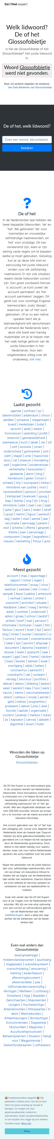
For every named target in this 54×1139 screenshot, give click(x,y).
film (47, 625)
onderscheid (12, 451)
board (12, 424)
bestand (40, 634)
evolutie (25, 447)
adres (9, 616)
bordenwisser (38, 465)
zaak (47, 505)
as (6, 719)
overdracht (15, 674)
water (16, 519)
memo (20, 514)
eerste (44, 697)
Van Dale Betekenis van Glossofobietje (30, 87)
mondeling (41, 460)
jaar (45, 519)
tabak (34, 442)
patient (42, 523)
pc (40, 411)
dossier (9, 652)
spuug (42, 496)
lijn (36, 501)
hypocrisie (41, 456)
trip (18, 483)
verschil (15, 429)
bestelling (23, 541)
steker (37, 429)
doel (44, 706)
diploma (27, 647)
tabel (9, 643)
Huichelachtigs (33, 1004)
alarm (30, 474)
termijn (44, 607)
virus (44, 585)
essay (34, 585)
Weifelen (25, 991)
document (12, 647)
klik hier (35, 359)
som (46, 451)
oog (28, 501)
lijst (18, 643)
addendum (30, 415)
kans (27, 510)
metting (15, 973)
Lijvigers (14, 1004)
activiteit (27, 603)
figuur (31, 514)
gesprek (43, 528)
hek (35, 589)
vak (27, 674)
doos (7, 460)
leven (30, 724)
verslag (11, 679)
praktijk (21, 715)
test (25, 656)
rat (15, 460)
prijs (35, 706)
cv (50, 634)
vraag (32, 607)
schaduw (22, 420)
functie (11, 710)
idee (28, 688)
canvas (31, 719)
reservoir (13, 438)
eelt (6, 465)
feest (19, 594)
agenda (16, 411)
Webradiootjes (31, 1013)
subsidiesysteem (36, 964)
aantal (36, 519)
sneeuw (25, 460)
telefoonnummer (16, 585)
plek (23, 505)
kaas (9, 661)
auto (47, 541)
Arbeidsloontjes (15, 1009)
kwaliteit (41, 647)
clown (38, 447)
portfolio (40, 679)
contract (30, 411)
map (24, 576)
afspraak (42, 643)
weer (6, 688)
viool (42, 487)
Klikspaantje (36, 1009)
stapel (18, 456)
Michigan (10, 991)
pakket (30, 594)
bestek (20, 661)
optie (8, 510)
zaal (31, 505)
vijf (50, 442)
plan (23, 532)
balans (39, 665)
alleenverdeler (22, 982)
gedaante (16, 474)
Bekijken (27, 148)
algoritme (16, 724)
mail (29, 621)
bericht (28, 643)
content (8, 715)
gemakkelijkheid (33, 438)
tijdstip (18, 501)
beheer (33, 661)
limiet (15, 634)
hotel (40, 724)
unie (28, 456)
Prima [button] (27, 1131)
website (24, 589)
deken (19, 683)
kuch (24, 442)
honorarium (13, 433)
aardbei (8, 420)
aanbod (43, 514)
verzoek (22, 639)
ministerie (10, 505)
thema (13, 532)
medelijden (26, 424)
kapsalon (17, 719)
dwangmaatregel (26, 955)
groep (19, 616)
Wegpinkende (30, 1040)
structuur (25, 679)
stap (8, 501)
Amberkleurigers (15, 1018)
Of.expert (16, 4)
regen (38, 580)
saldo (29, 665)
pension (30, 492)
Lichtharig (41, 991)
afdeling (32, 683)
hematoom (15, 478)
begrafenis (41, 536)
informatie (9, 625)
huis (37, 688)
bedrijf (42, 616)
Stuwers (34, 1036)
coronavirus (18, 670)
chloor (45, 415)
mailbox (35, 715)
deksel (7, 683)
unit (14, 447)
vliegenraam (40, 420)
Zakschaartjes (16, 1000)
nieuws (9, 541)
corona (9, 639)
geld (11, 701)
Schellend (14, 995)
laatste (23, 710)
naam (38, 625)
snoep (32, 697)
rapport (15, 580)
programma (37, 701)
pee (37, 982)
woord (19, 630)
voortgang (15, 665)
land (47, 630)
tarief (47, 510)
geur (18, 510)
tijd (39, 630)
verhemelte (17, 469)
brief (20, 621)
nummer (22, 612)
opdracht (33, 652)
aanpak (8, 594)
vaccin (7, 692)
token (47, 715)
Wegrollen (36, 1027)
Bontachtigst (39, 1018)
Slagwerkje (38, 1022)
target (26, 536)
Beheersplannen (14, 1036)
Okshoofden (17, 1027)
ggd (17, 656)
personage (36, 532)
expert (7, 656)
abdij (27, 429)
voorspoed (30, 483)
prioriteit (45, 492)
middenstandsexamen (18, 959)
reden (37, 510)
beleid (45, 683)
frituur (37, 541)
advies (27, 598)
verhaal (15, 598)
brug (44, 501)
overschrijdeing (17, 968)
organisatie (38, 710)
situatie (41, 603)
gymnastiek (32, 451)
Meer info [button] (26, 1123)
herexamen (36, 469)
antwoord (44, 594)
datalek (44, 719)
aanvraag (28, 523)
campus (20, 697)
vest (6, 528)
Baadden (39, 995)
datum (25, 706)
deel (23, 607)
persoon (40, 621)
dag (7, 519)
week (10, 612)
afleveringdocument (26, 977)
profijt (43, 433)
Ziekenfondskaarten (17, 1045)
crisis (44, 589)
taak (45, 652)
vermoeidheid (12, 492)
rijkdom (46, 656)
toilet (40, 424)
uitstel (39, 598)
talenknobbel (11, 415)
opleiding (30, 433)
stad (26, 519)
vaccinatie (12, 523)
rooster (27, 634)
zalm (7, 456)
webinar (10, 589)
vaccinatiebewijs (38, 692)
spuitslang (44, 959)
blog (39, 474)
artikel (10, 621)
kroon (40, 478)
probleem (11, 706)
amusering (38, 968)
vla (43, 442)
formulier (25, 625)
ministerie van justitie (21, 487)
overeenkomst (41, 639)
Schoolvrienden (17, 1022)
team (20, 652)
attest (8, 697)
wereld (17, 688)
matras (21, 701)
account (12, 576)
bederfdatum (33, 973)
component (12, 536)
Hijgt (27, 995)
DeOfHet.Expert (14, 915)
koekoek (30, 496)
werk (45, 688)
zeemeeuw (10, 442)
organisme (19, 465)
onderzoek (38, 612)
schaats (8, 483)
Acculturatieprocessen (26, 1031)
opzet (9, 514)
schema (17, 528)
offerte (30, 528)
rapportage (37, 576)
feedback (10, 607)
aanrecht (36, 670)
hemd (35, 656)
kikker (45, 483)
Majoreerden (37, 1000)
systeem (39, 674)
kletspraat (14, 496)
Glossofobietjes (27, 762)
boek (30, 630)
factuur (8, 630)
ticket (27, 580)
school (31, 616)
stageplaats (14, 964)
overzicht (12, 603)
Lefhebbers (42, 1045)
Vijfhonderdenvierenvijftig (26, 986)
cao (39, 505)
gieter (30, 478)
